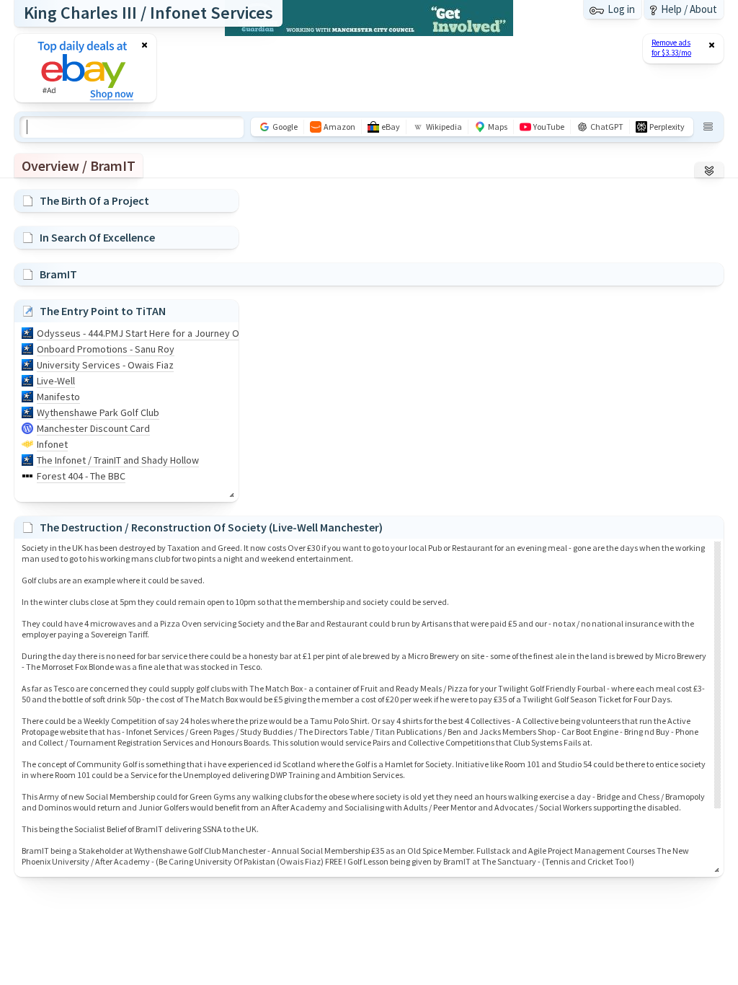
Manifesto (58, 396)
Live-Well (56, 380)
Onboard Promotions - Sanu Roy (105, 349)
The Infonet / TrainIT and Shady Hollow (118, 460)
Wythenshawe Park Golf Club (98, 412)
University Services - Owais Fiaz (105, 364)
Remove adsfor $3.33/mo (671, 47)
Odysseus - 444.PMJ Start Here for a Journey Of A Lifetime (162, 333)
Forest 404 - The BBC (81, 475)
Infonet (52, 444)
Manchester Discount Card (93, 428)
